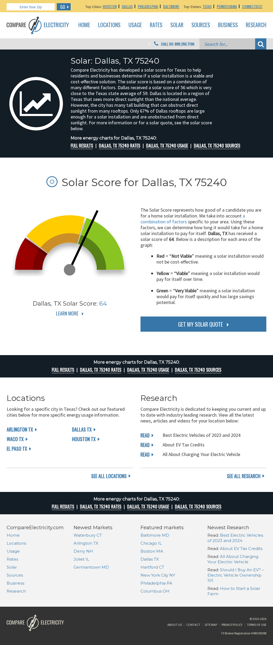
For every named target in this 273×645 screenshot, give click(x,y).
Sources (200, 25)
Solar (176, 25)
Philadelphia (148, 6)
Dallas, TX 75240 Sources (217, 145)
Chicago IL (151, 543)
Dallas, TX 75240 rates (119, 145)
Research (256, 25)
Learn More (67, 313)
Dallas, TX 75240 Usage (167, 145)
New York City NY (157, 575)
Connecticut (252, 6)
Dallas (127, 6)
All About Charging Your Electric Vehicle (232, 559)
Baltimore (171, 6)
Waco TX (15, 439)
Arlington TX (20, 429)
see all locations (109, 476)
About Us (174, 625)
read (145, 435)
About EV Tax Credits (241, 548)
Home (84, 25)
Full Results (82, 145)
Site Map (211, 625)
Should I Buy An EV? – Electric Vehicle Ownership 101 (235, 575)
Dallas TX (82, 429)
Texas (207, 6)
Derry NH (83, 551)
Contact (193, 625)
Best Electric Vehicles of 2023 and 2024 (235, 538)
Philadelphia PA (156, 583)
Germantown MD (91, 567)
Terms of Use (256, 625)
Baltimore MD (154, 535)
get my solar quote (200, 324)
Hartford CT (152, 567)
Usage (135, 25)
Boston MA (151, 551)
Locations (109, 25)
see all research (243, 476)
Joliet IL (81, 559)
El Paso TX (17, 448)
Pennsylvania (227, 6)
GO (62, 7)
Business (228, 25)
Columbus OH (155, 591)
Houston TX (84, 439)
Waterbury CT (88, 535)
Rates (156, 25)
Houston (110, 6)
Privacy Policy (232, 625)
